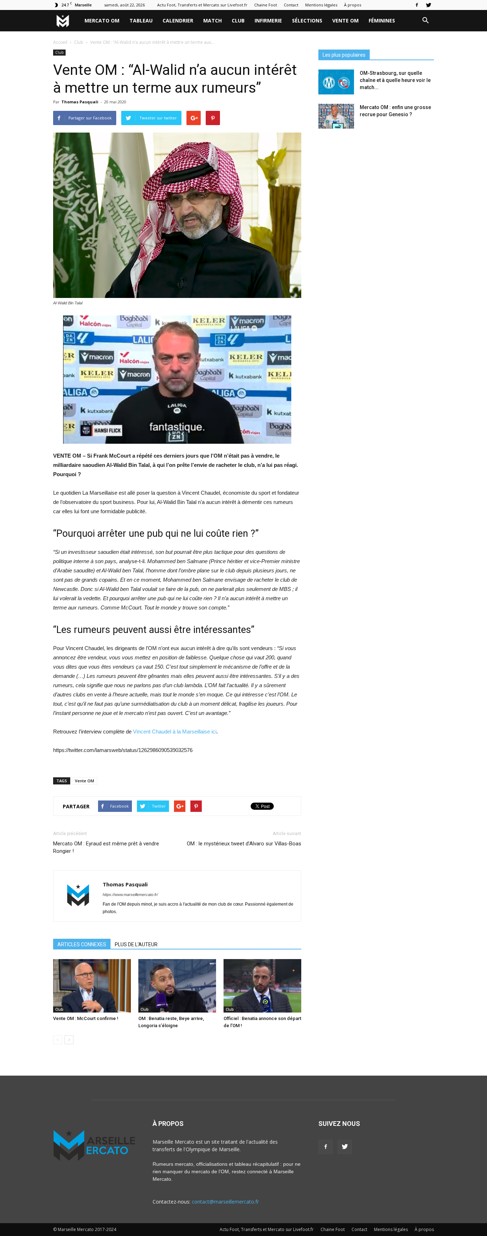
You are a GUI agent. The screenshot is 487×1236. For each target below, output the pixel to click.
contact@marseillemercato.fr (225, 1201)
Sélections (307, 20)
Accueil (60, 42)
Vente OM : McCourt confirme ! (85, 1018)
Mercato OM (101, 20)
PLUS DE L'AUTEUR (136, 944)
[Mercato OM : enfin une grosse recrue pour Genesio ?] (336, 116)
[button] (425, 20)
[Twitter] (428, 5)
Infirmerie (268, 20)
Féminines (382, 20)
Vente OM (345, 20)
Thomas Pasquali (79, 101)
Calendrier (178, 20)
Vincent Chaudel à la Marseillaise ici (174, 731)
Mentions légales (321, 4)
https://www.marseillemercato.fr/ (130, 894)
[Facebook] (416, 5)
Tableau (141, 20)
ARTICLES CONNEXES (81, 944)
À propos (352, 4)
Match (212, 20)
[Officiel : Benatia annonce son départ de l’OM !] (262, 986)
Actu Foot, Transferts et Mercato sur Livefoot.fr (202, 4)
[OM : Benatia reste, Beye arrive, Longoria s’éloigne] (177, 986)
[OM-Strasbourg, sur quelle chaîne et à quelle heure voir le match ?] (336, 81)
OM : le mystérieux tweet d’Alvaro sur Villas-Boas (244, 843)
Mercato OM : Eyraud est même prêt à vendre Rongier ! (106, 847)
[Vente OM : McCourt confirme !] (92, 986)
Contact (291, 4)
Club (238, 20)
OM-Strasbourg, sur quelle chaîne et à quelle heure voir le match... (395, 80)
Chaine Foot (265, 4)
